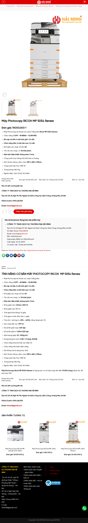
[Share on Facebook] (7, 255)
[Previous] (6, 54)
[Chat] (84, 502)
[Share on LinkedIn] (23, 255)
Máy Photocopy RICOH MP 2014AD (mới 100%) (15, 450)
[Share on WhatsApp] (3, 255)
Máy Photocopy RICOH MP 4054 (44, 449)
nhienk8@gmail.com (14, 206)
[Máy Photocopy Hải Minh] (44, 2)
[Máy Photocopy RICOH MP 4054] (44, 433)
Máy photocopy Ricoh (44, 6)
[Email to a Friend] (15, 255)
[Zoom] (4, 95)
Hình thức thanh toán (32, 467)
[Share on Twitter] (11, 255)
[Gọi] (84, 508)
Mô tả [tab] (4, 268)
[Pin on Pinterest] (19, 255)
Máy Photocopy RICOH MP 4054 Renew (73, 450)
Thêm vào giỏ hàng (24, 211)
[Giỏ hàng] (84, 2)
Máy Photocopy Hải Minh (55, 470)
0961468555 (23, 231)
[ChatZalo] (84, 496)
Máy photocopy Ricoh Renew (40, 250)
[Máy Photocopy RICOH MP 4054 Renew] (73, 433)
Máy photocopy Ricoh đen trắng (69, 6)
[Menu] (3, 2)
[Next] (82, 54)
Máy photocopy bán (25, 6)
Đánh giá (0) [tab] (11, 268)
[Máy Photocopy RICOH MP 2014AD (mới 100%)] (15, 433)
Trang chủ (10, 6)
